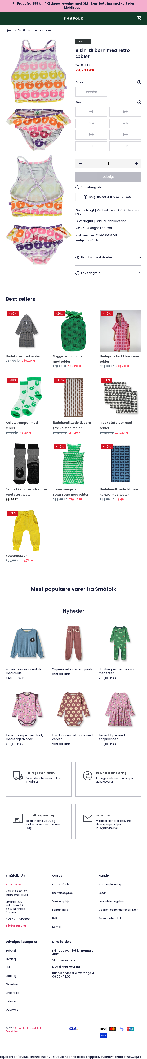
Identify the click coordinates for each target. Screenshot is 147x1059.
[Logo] (73, 18)
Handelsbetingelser (111, 901)
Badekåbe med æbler (23, 356)
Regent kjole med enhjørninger (112, 737)
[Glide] (139, 82)
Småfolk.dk (21, 1028)
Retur (102, 893)
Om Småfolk (60, 884)
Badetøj (11, 976)
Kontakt (57, 926)
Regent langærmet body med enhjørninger (24, 737)
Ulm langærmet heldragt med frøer (118, 672)
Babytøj (11, 951)
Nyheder (11, 1001)
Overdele (12, 984)
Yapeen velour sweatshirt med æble (25, 672)
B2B (54, 918)
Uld (8, 967)
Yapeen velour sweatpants (72, 670)
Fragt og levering (110, 884)
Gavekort (12, 1009)
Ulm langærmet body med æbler (72, 737)
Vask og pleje (61, 901)
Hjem (9, 30)
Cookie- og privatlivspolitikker (118, 910)
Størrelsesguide (62, 893)
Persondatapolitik (110, 918)
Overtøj (11, 959)
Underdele (12, 993)
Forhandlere (60, 910)
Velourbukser (16, 556)
